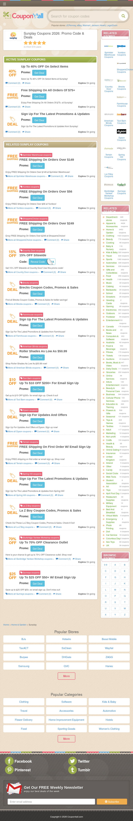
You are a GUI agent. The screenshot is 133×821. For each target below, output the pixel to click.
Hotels (109, 719)
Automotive (111, 262)
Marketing (111, 433)
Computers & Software (112, 338)
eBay (79, 25)
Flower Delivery (24, 719)
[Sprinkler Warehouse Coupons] (109, 46)
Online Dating (112, 449)
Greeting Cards (110, 302)
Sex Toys (110, 541)
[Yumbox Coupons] (121, 46)
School (109, 293)
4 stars (39, 43)
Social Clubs (112, 473)
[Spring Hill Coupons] (121, 148)
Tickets (109, 355)
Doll (108, 531)
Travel (109, 255)
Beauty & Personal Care (113, 390)
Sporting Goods (66, 728)
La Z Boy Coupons (108, 175)
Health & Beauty (110, 445)
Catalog (110, 286)
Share (27, 82)
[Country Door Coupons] (109, 80)
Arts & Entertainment (112, 383)
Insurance (111, 453)
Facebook (23, 761)
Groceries (110, 372)
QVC (66, 666)
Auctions (110, 358)
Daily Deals (111, 368)
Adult (108, 429)
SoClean (66, 648)
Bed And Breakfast (110, 511)
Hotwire (66, 639)
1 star (26, 43)
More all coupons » (27, 176)
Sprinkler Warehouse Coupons (109, 54)
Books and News (111, 331)
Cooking (110, 242)
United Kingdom (110, 458)
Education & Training (112, 405)
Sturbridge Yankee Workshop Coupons (109, 194)
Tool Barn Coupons (121, 121)
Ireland (109, 462)
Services (110, 266)
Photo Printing (109, 527)
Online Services (110, 377)
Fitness (109, 351)
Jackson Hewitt (98, 25)
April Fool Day (112, 493)
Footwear (110, 316)
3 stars (35, 43)
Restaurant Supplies (111, 498)
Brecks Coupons (121, 87)
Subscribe (113, 801)
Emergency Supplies (111, 520)
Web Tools (111, 476)
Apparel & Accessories (112, 225)
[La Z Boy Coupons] (109, 167)
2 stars (30, 43)
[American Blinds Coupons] (109, 114)
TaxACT (23, 648)
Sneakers (110, 296)
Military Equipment (111, 505)
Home (6, 624)
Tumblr (84, 770)
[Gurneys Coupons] (121, 184)
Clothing (110, 235)
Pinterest (23, 770)
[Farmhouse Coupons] (121, 97)
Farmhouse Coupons (122, 104)
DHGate (66, 657)
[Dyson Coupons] (121, 131)
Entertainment (112, 320)
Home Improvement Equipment (66, 719)
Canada (110, 326)
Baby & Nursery (110, 248)
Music (109, 282)
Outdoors (110, 313)
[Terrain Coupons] (109, 148)
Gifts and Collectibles (111, 271)
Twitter (84, 761)
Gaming (110, 306)
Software (66, 701)
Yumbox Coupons (121, 53)
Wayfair (109, 648)
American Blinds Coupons (108, 123)
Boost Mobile (109, 639)
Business (110, 394)
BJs (23, 639)
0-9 (105, 564)
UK (107, 545)
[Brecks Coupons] (121, 80)
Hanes (109, 666)
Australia (110, 342)
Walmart (86, 25)
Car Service (111, 534)
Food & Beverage (110, 347)
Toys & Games (109, 421)
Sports (109, 259)
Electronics (111, 309)
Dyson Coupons (121, 138)
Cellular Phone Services (113, 399)
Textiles (109, 426)
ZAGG (109, 657)
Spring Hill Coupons (121, 157)
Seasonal (110, 416)
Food (108, 275)
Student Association (111, 482)
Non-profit (111, 436)
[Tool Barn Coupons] (121, 114)
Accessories (66, 710)
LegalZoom (112, 25)
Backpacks (111, 289)
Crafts (109, 439)
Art (107, 486)
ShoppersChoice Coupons (125, 70)
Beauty (109, 239)
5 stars (44, 43)
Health (109, 279)
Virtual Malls (112, 515)
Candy (109, 469)
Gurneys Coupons (121, 192)
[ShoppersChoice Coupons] (121, 63)
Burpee (24, 657)
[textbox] (51, 802)
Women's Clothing (109, 728)
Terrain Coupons (108, 155)
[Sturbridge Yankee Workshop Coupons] (109, 184)
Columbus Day (113, 538)
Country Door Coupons (108, 88)
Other (108, 466)
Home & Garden (110, 231)
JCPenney (71, 25)
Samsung (23, 666)
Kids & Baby (112, 252)
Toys (108, 489)
